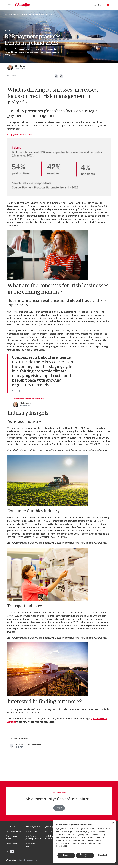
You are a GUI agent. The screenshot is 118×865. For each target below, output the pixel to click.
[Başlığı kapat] (113, 823)
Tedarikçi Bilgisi (31, 831)
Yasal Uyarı (10, 827)
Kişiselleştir (102, 855)
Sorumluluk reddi (52, 831)
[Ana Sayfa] (51, 5)
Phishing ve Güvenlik (14, 831)
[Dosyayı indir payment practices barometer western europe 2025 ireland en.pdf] (11, 746)
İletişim (59, 808)
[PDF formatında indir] (61, 76)
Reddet (66, 855)
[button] (9, 5)
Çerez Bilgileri (50, 827)
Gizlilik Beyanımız (32, 827)
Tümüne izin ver (85, 855)
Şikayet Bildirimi (12, 843)
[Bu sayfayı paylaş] (56, 76)
